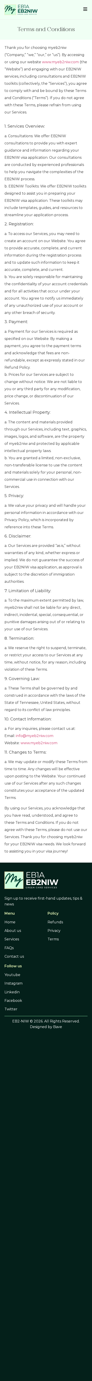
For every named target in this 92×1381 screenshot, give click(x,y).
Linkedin (12, 992)
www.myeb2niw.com (60, 62)
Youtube (12, 975)
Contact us (14, 956)
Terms (53, 939)
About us (12, 931)
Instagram (13, 983)
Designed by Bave (46, 1027)
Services (11, 939)
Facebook (13, 1000)
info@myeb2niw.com (34, 736)
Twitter (10, 1009)
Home (9, 922)
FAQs (9, 948)
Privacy (54, 931)
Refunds (55, 922)
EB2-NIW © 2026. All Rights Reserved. (46, 1021)
